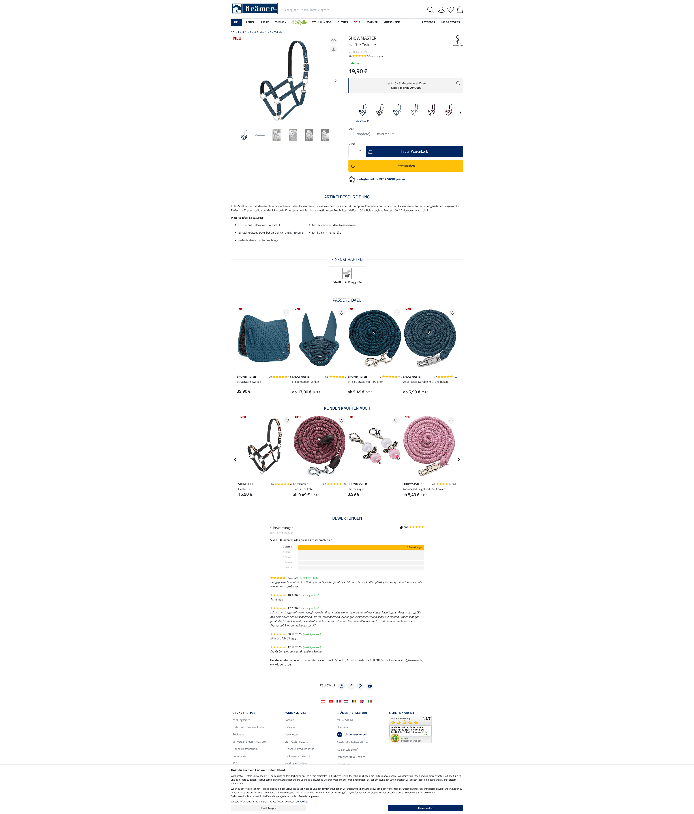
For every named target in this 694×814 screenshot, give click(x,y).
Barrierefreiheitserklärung (353, 742)
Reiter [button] (250, 22)
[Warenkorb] (460, 9)
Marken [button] (372, 22)
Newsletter (291, 734)
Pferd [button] (265, 22)
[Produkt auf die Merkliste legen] (333, 41)
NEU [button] (236, 22)
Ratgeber (290, 727)
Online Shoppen (243, 712)
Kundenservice (295, 712)
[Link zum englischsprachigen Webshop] (362, 701)
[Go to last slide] (235, 459)
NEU (233, 32)
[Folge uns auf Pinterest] (360, 686)
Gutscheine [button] (392, 22)
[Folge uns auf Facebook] (351, 686)
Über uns (342, 727)
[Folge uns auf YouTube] (369, 686)
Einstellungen (268, 808)
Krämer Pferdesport (352, 712)
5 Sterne (287, 546)
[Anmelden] (441, 9)
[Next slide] (335, 80)
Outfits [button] (342, 22)
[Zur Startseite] (254, 8)
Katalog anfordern (296, 763)
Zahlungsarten (241, 720)
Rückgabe (238, 734)
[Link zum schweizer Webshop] (331, 701)
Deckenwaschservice (297, 756)
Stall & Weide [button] (321, 22)
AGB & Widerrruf (347, 749)
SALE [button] (357, 22)
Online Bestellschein (245, 749)
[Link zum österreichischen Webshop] (324, 701)
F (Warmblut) (384, 134)
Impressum (343, 764)
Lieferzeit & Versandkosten (248, 727)
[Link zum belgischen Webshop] (355, 701)
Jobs (352, 734)
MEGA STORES (450, 22)
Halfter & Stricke (255, 32)
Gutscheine (239, 756)
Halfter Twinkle (274, 32)
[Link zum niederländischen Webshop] (347, 701)
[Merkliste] (450, 9)
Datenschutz (301, 801)
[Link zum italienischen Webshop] (370, 701)
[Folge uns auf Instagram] (341, 686)
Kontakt (289, 720)
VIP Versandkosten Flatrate (249, 741)
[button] (299, 22)
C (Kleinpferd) (360, 134)
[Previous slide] (234, 80)
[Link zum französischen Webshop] (339, 701)
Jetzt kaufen (406, 166)
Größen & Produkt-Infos (299, 749)
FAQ (234, 763)
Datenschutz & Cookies (351, 757)
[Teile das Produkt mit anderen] (333, 49)
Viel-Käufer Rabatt (296, 741)
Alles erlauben (425, 808)
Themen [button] (280, 22)
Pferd (241, 32)
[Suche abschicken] (431, 10)
